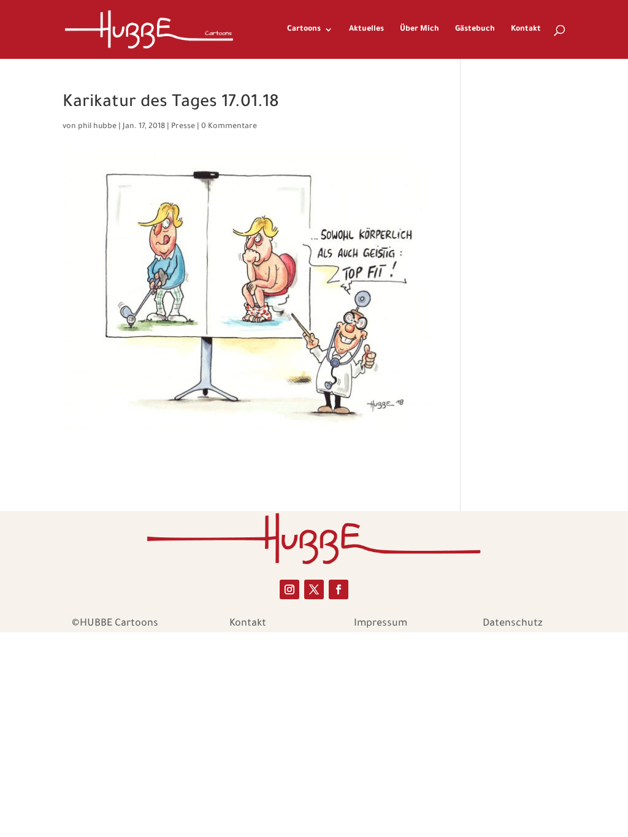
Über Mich (419, 29)
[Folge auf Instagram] (289, 589)
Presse (183, 127)
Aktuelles (366, 29)
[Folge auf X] (314, 589)
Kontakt (526, 29)
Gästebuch (475, 29)
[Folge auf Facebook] (338, 589)
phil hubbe (97, 127)
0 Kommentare (229, 127)
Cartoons (304, 29)
